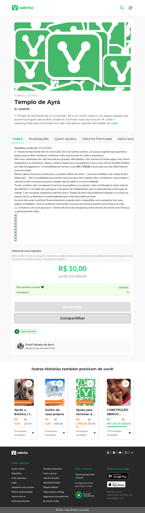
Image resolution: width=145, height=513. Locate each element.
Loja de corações (51, 478)
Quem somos (18, 468)
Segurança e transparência (55, 496)
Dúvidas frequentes (52, 468)
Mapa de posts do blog (53, 491)
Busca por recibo (51, 501)
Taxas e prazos (50, 473)
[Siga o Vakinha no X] (126, 452)
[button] (72, 56)
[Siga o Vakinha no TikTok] (132, 452)
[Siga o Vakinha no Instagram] (108, 452)
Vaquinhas (16, 473)
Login (14, 482)
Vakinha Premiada (51, 482)
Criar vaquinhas (18, 478)
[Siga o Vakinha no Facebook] (114, 452)
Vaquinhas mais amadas (22, 487)
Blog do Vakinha (50, 487)
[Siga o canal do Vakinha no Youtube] (120, 452)
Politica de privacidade (22, 491)
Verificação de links (20, 501)
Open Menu (131, 8)
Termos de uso (18, 496)
